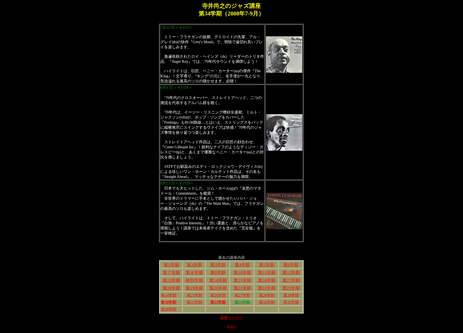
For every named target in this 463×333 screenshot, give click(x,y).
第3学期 (217, 264)
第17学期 (291, 280)
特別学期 (194, 280)
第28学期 (266, 295)
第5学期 (266, 264)
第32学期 (218, 302)
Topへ (232, 326)
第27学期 (242, 295)
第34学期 (266, 302)
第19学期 (194, 288)
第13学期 (171, 280)
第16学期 (266, 280)
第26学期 (218, 295)
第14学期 (218, 280)
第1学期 (171, 264)
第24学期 (168, 295)
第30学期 (168, 302)
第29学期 (291, 295)
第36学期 (168, 309)
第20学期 (218, 288)
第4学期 (242, 264)
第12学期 (291, 272)
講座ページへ (231, 317)
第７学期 (171, 272)
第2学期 (194, 264)
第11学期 (266, 272)
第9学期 (217, 272)
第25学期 (194, 295)
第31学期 (194, 302)
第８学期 (194, 272)
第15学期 (242, 280)
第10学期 (242, 272)
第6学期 (291, 264)
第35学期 (291, 302)
